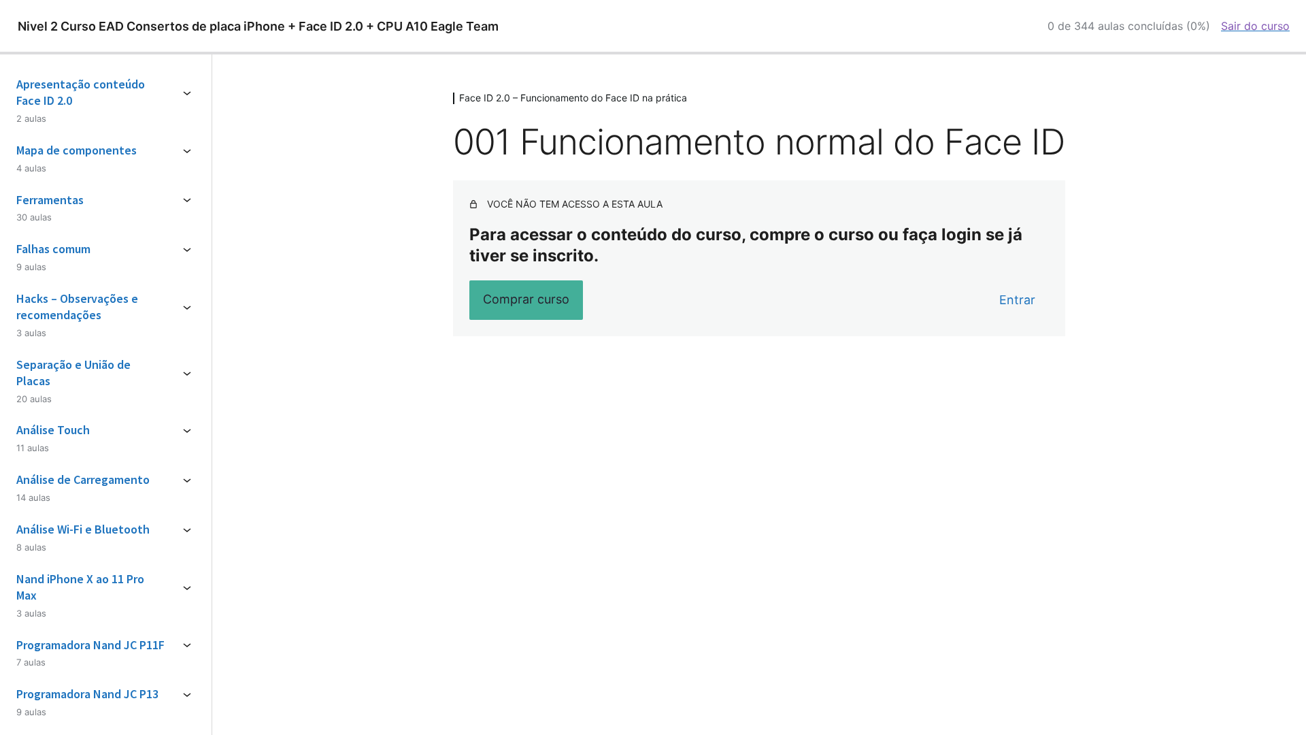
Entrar (1017, 300)
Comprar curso (526, 299)
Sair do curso (1255, 26)
